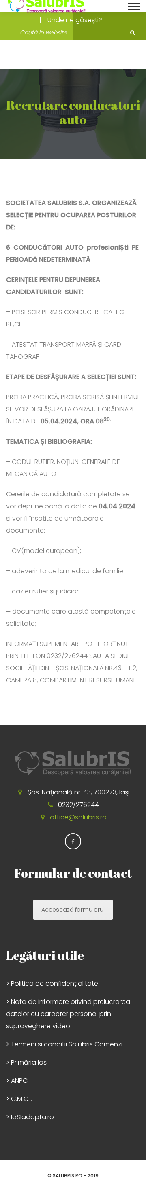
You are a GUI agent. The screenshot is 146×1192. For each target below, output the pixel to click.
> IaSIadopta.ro (30, 1117)
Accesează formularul (73, 910)
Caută (132, 33)
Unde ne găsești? (74, 20)
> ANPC (17, 1080)
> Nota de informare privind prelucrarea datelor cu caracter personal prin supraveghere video (68, 1014)
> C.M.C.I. (19, 1098)
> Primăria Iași (27, 1062)
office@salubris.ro (78, 817)
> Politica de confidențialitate (52, 983)
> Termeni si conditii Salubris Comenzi (64, 1044)
